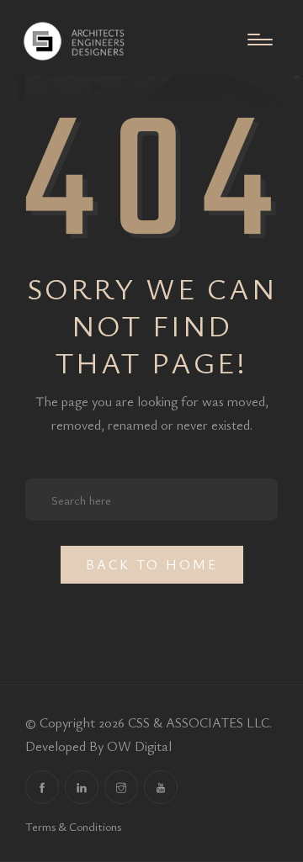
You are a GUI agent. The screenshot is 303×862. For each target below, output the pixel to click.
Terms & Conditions (73, 826)
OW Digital (139, 746)
